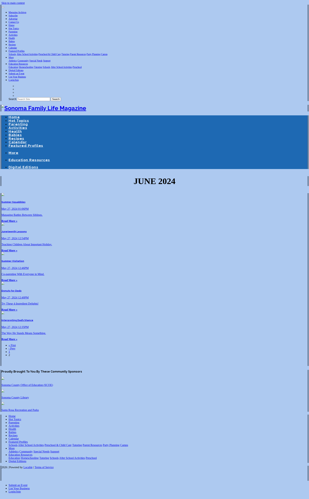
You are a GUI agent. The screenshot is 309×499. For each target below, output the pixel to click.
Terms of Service (44, 467)
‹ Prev (12, 348)
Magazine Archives (17, 12)
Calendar (13, 47)
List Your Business (17, 76)
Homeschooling (26, 67)
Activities (13, 34)
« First (12, 345)
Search (12, 99)
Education (13, 67)
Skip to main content (13, 2)
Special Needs (35, 60)
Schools (12, 54)
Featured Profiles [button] (16, 51)
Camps (104, 54)
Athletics (13, 60)
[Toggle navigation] (2, 7)
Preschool (77, 67)
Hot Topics (14, 28)
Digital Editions (16, 70)
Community (23, 60)
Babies (12, 41)
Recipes (12, 44)
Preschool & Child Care (49, 54)
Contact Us (14, 22)
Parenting (13, 31)
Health (12, 38)
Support (47, 60)
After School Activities (27, 54)
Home (11, 25)
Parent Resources (78, 54)
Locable (28, 467)
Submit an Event (16, 73)
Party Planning (93, 54)
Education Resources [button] (18, 63)
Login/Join (14, 80)
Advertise (13, 18)
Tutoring (65, 54)
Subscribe (13, 15)
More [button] (11, 57)
